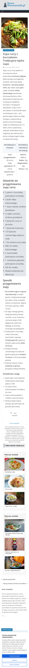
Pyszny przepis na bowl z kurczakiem (14, 583)
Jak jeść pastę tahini (9, 579)
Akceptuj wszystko (14, 656)
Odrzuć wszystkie (14, 664)
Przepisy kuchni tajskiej (9, 50)
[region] (14, 650)
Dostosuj (14, 660)
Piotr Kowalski (16, 67)
